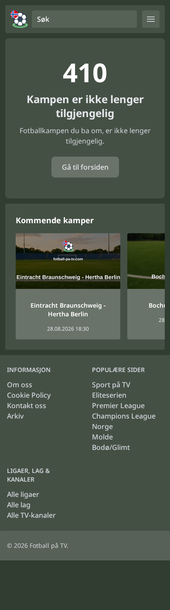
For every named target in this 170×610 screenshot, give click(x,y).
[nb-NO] (19, 19)
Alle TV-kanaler (31, 515)
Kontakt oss (26, 405)
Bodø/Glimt (111, 447)
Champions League (124, 416)
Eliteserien (109, 395)
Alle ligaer (23, 494)
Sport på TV (111, 384)
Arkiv (15, 416)
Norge (102, 426)
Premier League (118, 405)
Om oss (19, 384)
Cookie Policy (29, 395)
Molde (102, 437)
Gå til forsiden (85, 167)
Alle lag (19, 504)
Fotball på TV (48, 545)
